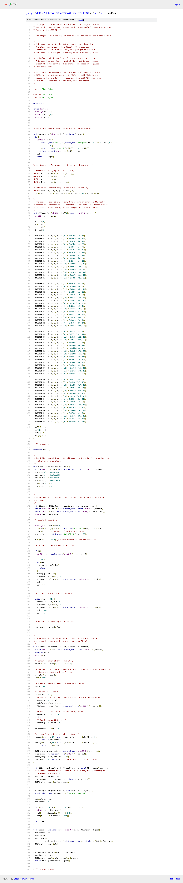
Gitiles (16, 879)
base (103, 13)
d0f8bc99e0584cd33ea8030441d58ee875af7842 (62, 13)
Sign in (177, 4)
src (96, 13)
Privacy (23, 879)
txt (171, 879)
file (81, 19)
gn (27, 13)
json (178, 879)
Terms (31, 879)
